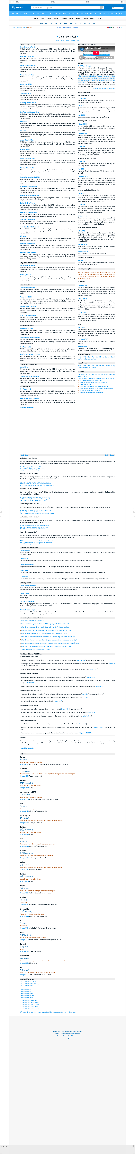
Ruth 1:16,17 (82, 327)
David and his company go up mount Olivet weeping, (96, 389)
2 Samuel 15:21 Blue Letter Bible (30, 982)
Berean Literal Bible (26, 84)
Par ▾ (32, 44)
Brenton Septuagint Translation (29, 398)
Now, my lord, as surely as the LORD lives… (33, 500)
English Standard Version (28, 65)
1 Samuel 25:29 (29, 683)
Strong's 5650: (24, 963)
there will (109, 80)
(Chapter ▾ (27, 44)
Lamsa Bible (24, 367)
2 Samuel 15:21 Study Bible (28, 1001)
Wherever (87, 359)
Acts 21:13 (91, 712)
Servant (107, 357)
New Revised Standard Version (30, 354)
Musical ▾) (93, 44)
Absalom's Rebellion (27, 565)
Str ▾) (35, 44)
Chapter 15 (24, 27)
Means (101, 357)
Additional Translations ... (28, 408)
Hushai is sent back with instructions (91, 393)
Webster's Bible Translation (28, 253)
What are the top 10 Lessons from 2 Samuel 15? (37, 650)
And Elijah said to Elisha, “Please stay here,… (33, 512)
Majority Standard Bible (27, 265)
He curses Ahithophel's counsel (90, 391)
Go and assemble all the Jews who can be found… (35, 525)
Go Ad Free (4, 1146)
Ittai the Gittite (25, 550)
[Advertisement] (67, 441)
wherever (101, 78)
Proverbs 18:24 (83, 347)
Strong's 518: (24, 905)
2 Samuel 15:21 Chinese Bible (29, 1005)
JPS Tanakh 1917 (25, 389)
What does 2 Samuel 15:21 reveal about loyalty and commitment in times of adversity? (49, 640)
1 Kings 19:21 (82, 193)
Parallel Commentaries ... (28, 748)
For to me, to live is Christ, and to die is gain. (33, 528)
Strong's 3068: (24, 799)
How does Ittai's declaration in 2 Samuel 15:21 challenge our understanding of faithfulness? (50, 643)
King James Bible (25, 93)
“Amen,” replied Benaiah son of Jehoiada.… (33, 467)
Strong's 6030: (24, 776)
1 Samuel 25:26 (83, 176)
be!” (84, 82)
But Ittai (81, 76)
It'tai (92, 357)
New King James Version (28, 103)
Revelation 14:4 (83, 216)
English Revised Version (27, 203)
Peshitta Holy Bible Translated (29, 376)
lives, (113, 76)
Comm (73, 40)
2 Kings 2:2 (81, 147)
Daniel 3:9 (81, 169)
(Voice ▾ (88, 44)
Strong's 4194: (24, 940)
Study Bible (24, 455)
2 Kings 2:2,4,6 (82, 312)
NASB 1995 (23, 121)
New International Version (28, 47)
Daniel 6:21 (81, 115)
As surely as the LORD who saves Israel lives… (34, 482)
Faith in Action (24, 594)
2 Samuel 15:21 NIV (26, 989)
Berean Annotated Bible (27, 158)
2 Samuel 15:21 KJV (26, 997)
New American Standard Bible (29, 112)
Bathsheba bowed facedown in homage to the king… (35, 497)
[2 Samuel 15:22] (132, 516)
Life (97, 357)
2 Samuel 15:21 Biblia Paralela (29, 1003)
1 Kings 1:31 (82, 162)
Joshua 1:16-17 (98, 727)
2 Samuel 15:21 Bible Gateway (29, 984)
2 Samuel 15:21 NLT (26, 991)
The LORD (24, 571)
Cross (63, 40)
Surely (113, 357)
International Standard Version (29, 227)
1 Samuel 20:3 (82, 133)
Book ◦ (107, 455)
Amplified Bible (25, 149)
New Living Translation (27, 56)
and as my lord (83, 78)
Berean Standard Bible (27, 75)
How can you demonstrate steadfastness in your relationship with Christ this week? (48, 637)
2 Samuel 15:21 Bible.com (28, 986)
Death (79, 357)
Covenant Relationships (27, 610)
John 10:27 (58, 701)
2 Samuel (18, 27)
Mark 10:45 (82, 724)
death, (103, 80)
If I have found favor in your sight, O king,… (32, 468)
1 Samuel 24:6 (90, 677)
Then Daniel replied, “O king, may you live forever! (35, 470)
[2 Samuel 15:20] (2, 516)
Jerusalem (24, 577)
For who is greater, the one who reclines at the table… (36, 544)
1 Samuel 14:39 (83, 124)
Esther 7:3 (81, 106)
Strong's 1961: (24, 893)
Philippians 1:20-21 (85, 733)
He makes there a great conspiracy (91, 380)
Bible (14, 27)
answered (87, 76)
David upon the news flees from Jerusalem (93, 382)
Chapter (112, 455)
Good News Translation (27, 219)
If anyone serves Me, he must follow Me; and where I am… (37, 542)
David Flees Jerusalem (85, 66)
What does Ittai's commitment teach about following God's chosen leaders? (45, 627)
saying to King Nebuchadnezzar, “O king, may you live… (36, 499)
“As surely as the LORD (104, 76)
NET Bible (23, 236)
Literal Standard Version (27, 288)
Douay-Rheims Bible (26, 328)
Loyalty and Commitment (28, 585)
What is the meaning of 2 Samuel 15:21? (34, 621)
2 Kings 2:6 (81, 204)
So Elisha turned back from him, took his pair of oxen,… (36, 510)
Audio (58, 40)
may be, (80, 80)
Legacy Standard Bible (27, 140)
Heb (77, 40)
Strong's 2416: (24, 811)
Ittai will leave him (85, 384)
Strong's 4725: (24, 858)
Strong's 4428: (24, 788)
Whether (93, 359)
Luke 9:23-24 (87, 716)
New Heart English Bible (27, 243)
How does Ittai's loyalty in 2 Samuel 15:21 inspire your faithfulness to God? (45, 624)
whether (86, 80)
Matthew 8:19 (82, 260)
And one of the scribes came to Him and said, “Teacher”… (37, 541)
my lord (107, 78)
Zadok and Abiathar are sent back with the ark (94, 386)
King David (24, 558)
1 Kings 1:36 (82, 98)
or (99, 80)
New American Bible (26, 347)
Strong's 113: (24, 823)
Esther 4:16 (81, 231)
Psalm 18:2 (93, 669)
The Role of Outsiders (27, 602)
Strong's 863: (24, 764)
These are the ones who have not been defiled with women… (37, 513)
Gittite (85, 357)
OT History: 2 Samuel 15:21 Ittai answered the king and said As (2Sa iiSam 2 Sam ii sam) (48, 1012)
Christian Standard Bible (27, 168)
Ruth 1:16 (85, 694)
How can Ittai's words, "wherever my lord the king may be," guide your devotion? (46, 630)
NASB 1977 (23, 131)
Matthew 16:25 (82, 244)
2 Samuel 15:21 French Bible (29, 1007)
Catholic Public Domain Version (30, 338)
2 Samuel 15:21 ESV (26, 993)
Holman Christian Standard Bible (30, 177)
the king (90, 78)
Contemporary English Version (29, 196)
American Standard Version (28, 186)
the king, (93, 76)
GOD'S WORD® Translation (28, 212)
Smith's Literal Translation (28, 315)
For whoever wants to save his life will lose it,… (34, 527)
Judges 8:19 (81, 660)
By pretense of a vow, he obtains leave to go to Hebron (96, 378)
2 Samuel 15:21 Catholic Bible (29, 1009)
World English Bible (26, 275)
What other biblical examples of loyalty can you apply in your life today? (44, 633)
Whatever (81, 359)
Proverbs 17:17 (83, 339)
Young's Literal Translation (28, 306)
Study (68, 40)
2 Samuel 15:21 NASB (27, 995)
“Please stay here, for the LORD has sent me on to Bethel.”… (37, 485)
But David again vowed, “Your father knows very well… (36, 483)
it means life (94, 80)
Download (112, 88)
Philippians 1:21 (83, 251)
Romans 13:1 (100, 686)
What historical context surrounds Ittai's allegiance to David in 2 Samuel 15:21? (46, 646)
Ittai (89, 357)
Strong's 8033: (24, 951)
